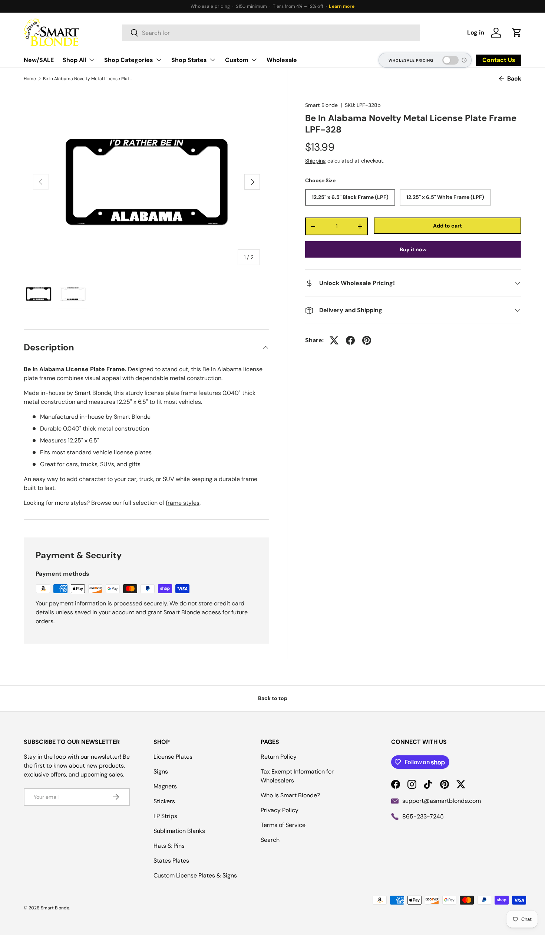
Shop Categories (128, 60)
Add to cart (447, 225)
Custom (236, 60)
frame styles (182, 503)
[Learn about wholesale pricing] (464, 60)
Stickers (164, 801)
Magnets (165, 786)
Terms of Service (283, 825)
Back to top (272, 698)
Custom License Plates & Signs (195, 875)
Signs (160, 771)
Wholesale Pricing (411, 60)
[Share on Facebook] (350, 340)
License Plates (172, 757)
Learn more (341, 6)
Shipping (315, 160)
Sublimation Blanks (179, 831)
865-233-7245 (423, 816)
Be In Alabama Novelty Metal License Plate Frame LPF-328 (87, 78)
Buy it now (413, 249)
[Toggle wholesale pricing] (450, 60)
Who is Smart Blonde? (290, 795)
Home (30, 78)
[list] (146, 182)
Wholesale (282, 60)
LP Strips (165, 816)
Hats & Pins (169, 846)
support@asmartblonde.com (441, 801)
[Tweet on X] (334, 340)
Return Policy (279, 757)
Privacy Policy (279, 810)
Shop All (74, 60)
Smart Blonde (321, 105)
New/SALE (39, 60)
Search (270, 840)
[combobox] (271, 32)
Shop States (189, 60)
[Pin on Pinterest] (367, 340)
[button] (517, 32)
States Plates (171, 860)
